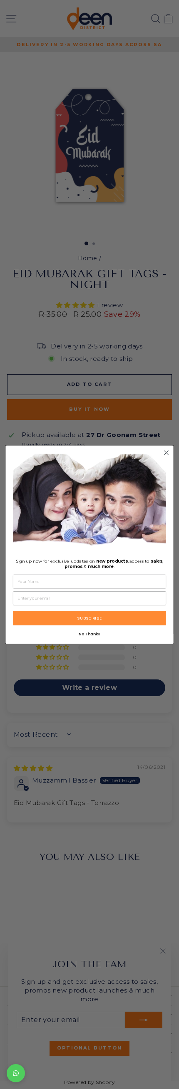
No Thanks (89, 634)
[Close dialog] (167, 452)
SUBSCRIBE (89, 617)
